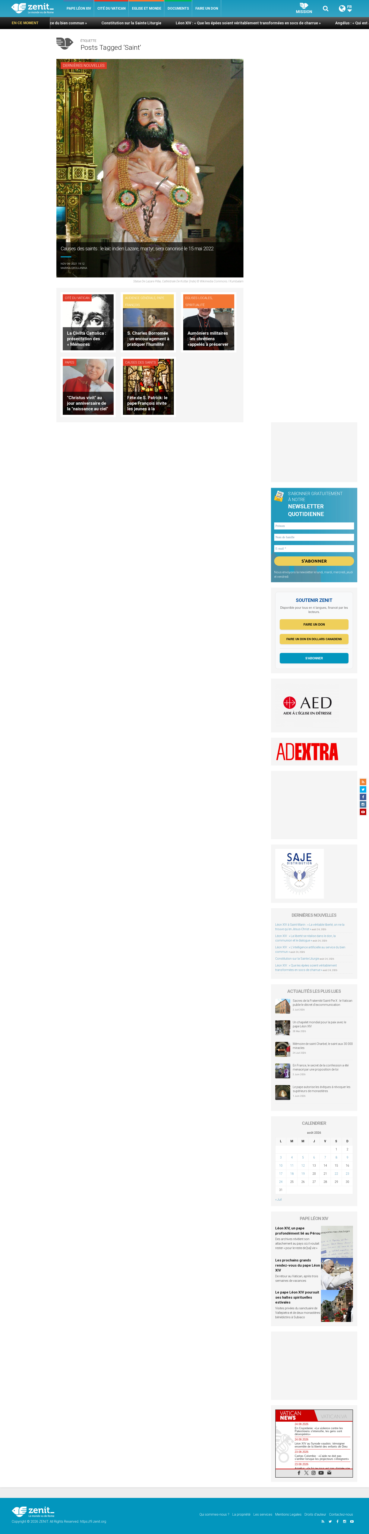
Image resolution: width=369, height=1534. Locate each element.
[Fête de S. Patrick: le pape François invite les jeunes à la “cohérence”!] (148, 386)
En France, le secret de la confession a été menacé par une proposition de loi (320, 1067)
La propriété (241, 1514)
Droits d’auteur (315, 1514)
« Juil (278, 1199)
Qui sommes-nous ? (214, 1514)
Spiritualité (195, 305)
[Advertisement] (314, 452)
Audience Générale (140, 298)
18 (292, 1173)
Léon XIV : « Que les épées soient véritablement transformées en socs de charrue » (157, 23)
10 (281, 1165)
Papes (69, 362)
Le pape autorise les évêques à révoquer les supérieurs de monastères (321, 1089)
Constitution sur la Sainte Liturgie (297, 958)
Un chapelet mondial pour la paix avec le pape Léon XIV (319, 1024)
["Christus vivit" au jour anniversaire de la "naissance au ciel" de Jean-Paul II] (88, 386)
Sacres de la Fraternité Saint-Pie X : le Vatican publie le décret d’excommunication (322, 1003)
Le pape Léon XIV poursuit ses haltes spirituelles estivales (297, 1297)
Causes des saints (140, 362)
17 (281, 1173)
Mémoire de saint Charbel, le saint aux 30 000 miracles (323, 1046)
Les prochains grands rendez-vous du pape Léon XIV (297, 1265)
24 (281, 1181)
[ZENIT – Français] (37, 8)
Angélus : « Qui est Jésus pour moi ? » (277, 23)
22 (336, 1173)
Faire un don (206, 8)
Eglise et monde (146, 8)
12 (303, 1165)
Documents (178, 8)
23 (347, 1173)
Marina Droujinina (74, 268)
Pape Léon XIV (79, 8)
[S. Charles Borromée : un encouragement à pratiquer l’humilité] (148, 322)
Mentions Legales (288, 1514)
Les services (262, 1514)
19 (303, 1173)
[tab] (295, 1415)
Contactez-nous (341, 1514)
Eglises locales (198, 298)
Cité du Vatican (111, 8)
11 (292, 1165)
